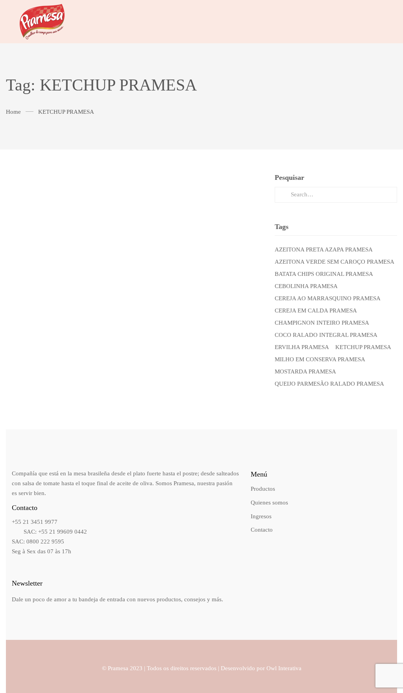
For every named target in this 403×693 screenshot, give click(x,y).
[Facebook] (353, 21)
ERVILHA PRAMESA (302, 347)
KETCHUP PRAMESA (363, 347)
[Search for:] (336, 194)
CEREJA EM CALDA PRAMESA (316, 310)
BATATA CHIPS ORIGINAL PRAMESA (324, 274)
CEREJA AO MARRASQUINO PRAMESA (328, 298)
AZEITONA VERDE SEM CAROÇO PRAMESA (334, 262)
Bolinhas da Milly (134, 214)
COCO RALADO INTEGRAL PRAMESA (326, 335)
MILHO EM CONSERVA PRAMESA (320, 359)
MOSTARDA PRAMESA (305, 371)
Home (13, 112)
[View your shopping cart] (383, 21)
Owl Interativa (283, 668)
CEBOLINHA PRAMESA (306, 286)
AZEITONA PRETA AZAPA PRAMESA (324, 249)
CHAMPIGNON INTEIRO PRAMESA (322, 323)
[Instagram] (368, 21)
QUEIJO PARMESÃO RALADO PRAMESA (329, 384)
